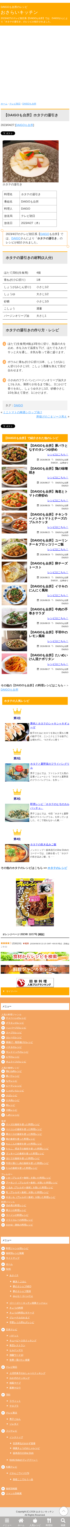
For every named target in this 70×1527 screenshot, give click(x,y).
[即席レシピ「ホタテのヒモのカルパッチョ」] (17, 820)
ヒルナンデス (16, 1350)
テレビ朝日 (15, 103)
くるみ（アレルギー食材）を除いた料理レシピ (29, 1187)
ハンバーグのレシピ (16, 1027)
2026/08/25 (45, 532)
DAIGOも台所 (29, 103)
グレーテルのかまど (20, 1317)
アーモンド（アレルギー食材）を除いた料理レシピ (31, 1182)
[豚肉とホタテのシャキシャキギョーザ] (17, 740)
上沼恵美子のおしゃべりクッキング (27, 1373)
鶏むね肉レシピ (14, 1071)
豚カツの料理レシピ (16, 1210)
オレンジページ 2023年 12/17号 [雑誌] (23, 934)
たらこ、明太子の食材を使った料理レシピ (27, 1148)
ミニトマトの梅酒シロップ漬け (22, 412)
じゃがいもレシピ (15, 1090)
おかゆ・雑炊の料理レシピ (19, 1225)
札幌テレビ (11, 1467)
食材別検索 (11, 1488)
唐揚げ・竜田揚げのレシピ (19, 1042)
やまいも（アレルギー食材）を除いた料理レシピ (30, 1197)
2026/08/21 (45, 577)
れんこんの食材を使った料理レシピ (24, 1143)
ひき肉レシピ (12, 1100)
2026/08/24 (45, 554)
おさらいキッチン (19, 12)
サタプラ (14, 1406)
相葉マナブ (15, 1383)
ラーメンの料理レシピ (17, 1215)
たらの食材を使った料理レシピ (21, 1168)
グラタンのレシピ (15, 1023)
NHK (8, 1269)
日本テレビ (11, 1329)
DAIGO (44, 234)
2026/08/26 (45, 505)
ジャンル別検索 (14, 1493)
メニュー (7, 1525)
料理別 (49, 1525)
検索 (63, 1525)
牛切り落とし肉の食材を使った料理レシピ (27, 1163)
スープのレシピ (14, 1032)
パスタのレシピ (14, 1047)
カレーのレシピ (14, 1037)
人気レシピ (35, 1525)
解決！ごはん (19, 1281)
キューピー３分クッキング (23, 1340)
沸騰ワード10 (16, 1355)
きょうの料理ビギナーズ (22, 1312)
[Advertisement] (35, 62)
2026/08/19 (45, 623)
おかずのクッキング (20, 1378)
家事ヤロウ (15, 1387)
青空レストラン (17, 1345)
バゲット (14, 1335)
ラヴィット (15, 1401)
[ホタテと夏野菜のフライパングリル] (17, 780)
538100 (17, 943)
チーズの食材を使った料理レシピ (23, 1124)
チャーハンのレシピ (16, 1018)
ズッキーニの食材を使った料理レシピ (25, 1153)
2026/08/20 (45, 600)
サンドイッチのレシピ (17, 1052)
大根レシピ (11, 1110)
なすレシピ (11, 1081)
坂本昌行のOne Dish (23, 1453)
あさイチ (14, 1275)
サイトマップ (12, 1258)
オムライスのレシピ (16, 1061)
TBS (8, 1394)
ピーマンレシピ (14, 1085)
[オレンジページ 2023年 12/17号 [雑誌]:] (35, 902)
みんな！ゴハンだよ (23, 1296)
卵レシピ (10, 1105)
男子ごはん (15, 1419)
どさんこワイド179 (19, 1473)
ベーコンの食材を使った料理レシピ (24, 1129)
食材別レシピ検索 (15, 1253)
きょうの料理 (16, 1308)
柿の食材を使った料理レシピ (20, 1139)
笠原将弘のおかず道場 (24, 1443)
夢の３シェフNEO (22, 1286)
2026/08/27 (45, 483)
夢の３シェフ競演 (22, 1291)
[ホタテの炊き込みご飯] (17, 861)
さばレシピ (11, 1095)
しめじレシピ (12, 1115)
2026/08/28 (45, 460)
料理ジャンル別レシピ (17, 1248)
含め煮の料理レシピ (16, 1205)
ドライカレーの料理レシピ (19, 1220)
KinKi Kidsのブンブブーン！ (24, 1460)
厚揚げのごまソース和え (51, 416)
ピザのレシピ (12, 1057)
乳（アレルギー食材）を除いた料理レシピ (27, 1192)
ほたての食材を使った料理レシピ (23, 1158)
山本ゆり (64, 463)
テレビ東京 (11, 1412)
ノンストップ (16, 1437)
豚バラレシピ (12, 1076)
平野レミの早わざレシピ (22, 1322)
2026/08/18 (45, 646)
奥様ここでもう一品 (23, 1479)
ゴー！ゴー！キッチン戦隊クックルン (29, 1303)
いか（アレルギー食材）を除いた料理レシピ (28, 1177)
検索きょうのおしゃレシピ (26, 1448)
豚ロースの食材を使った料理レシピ (24, 1134)
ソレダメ (14, 1424)
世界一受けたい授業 (20, 1360)
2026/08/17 (45, 669)
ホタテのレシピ (57, 867)
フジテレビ (11, 1431)
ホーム (21, 1525)
